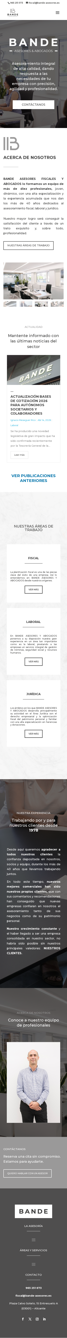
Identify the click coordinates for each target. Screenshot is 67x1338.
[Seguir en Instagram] (37, 1319)
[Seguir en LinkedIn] (44, 1319)
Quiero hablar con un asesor (27, 1173)
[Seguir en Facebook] (23, 1319)
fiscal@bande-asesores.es (33, 1295)
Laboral (14, 425)
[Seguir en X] (30, 1319)
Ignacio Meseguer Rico (23, 420)
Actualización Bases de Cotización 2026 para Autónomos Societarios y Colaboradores (31, 405)
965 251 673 (34, 1288)
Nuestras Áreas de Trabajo (28, 245)
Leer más (19, 455)
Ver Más (34, 589)
